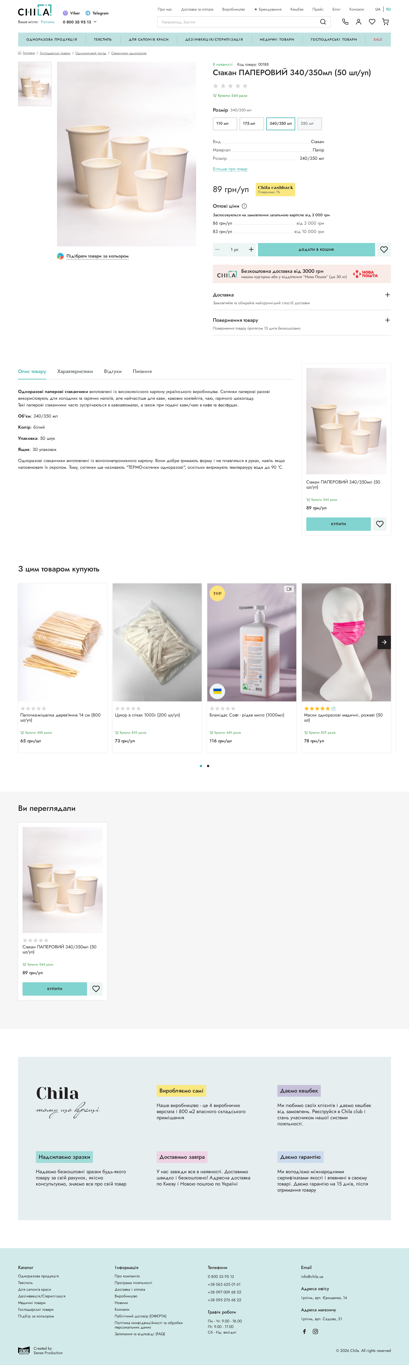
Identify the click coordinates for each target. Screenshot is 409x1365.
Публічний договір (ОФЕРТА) (140, 1316)
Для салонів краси (149, 39)
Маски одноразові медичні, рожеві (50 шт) (343, 718)
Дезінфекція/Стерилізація (214, 39)
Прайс (318, 9)
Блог (336, 9)
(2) (333, 708)
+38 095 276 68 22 (224, 1300)
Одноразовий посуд (90, 53)
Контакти (356, 9)
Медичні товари (277, 39)
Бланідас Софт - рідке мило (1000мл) (247, 715)
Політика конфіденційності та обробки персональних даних (149, 1325)
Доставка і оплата (130, 1289)
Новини (121, 1302)
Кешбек (297, 9)
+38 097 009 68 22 (224, 1292)
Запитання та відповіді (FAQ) (140, 1334)
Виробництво (233, 9)
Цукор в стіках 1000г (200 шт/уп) (147, 715)
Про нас (165, 9)
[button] (384, 642)
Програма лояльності (133, 1282)
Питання (142, 371)
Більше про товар (230, 169)
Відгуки (113, 371)
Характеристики (75, 371)
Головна (29, 53)
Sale (378, 39)
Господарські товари (334, 39)
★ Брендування (268, 9)
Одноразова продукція (51, 39)
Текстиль (103, 39)
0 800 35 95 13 (77, 22)
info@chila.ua (312, 1276)
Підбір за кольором (36, 1316)
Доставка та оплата (197, 9)
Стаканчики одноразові (129, 53)
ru (388, 9)
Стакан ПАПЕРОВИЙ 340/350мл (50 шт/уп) (343, 485)
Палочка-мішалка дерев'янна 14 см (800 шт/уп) (60, 718)
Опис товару (32, 371)
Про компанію (127, 1276)
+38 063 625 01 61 (224, 1284)
